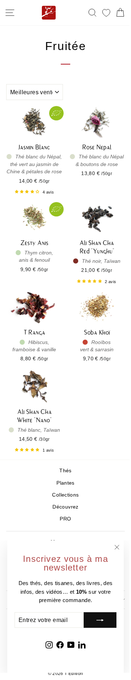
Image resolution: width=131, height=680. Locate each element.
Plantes (65, 483)
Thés (65, 470)
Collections (65, 495)
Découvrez (65, 507)
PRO (65, 519)
